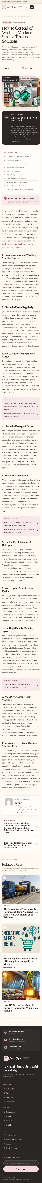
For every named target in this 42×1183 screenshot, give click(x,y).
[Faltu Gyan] (12, 7)
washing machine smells (12, 243)
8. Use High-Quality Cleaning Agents (17, 182)
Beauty (9, 1093)
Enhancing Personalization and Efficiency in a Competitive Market (19, 415)
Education (10, 1101)
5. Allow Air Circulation (13, 171)
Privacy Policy (11, 1135)
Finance (9, 1120)
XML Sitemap (11, 1148)
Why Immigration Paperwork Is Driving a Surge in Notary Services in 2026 (18, 685)
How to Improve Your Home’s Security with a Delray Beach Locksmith (19, 530)
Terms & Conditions (14, 1139)
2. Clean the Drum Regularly (15, 160)
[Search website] (27, 7)
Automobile (10, 1088)
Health (8, 1125)
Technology (10, 1112)
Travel (8, 1116)
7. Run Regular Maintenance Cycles (16, 178)
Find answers (21, 1169)
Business (9, 1097)
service (10, 17)
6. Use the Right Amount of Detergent (17, 175)
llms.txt (9, 1143)
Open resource (7, 920)
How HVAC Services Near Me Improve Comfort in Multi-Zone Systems (17, 524)
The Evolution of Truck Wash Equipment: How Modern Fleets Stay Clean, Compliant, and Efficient (20, 406)
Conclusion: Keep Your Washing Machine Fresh (20, 189)
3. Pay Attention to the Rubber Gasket (17, 164)
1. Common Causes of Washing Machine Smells (20, 156)
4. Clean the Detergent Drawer (15, 167)
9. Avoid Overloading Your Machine (16, 186)
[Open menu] (32, 7)
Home (3, 17)
